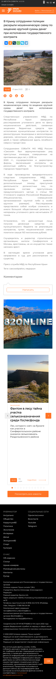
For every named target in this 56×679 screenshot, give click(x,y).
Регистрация (47, 10)
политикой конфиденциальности (15, 674)
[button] (7, 416)
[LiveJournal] (14, 43)
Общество (8, 519)
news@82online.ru (10, 611)
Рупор (6, 576)
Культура (7, 548)
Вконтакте (33, 519)
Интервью (8, 533)
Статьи (6, 561)
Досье (6, 537)
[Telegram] (54, 2)
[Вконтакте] (47, 2)
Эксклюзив (8, 530)
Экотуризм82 (9, 540)
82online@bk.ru (24, 611)
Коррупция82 (10, 522)
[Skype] (22, 43)
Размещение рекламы (14, 569)
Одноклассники (36, 515)
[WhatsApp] (18, 43)
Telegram (32, 526)
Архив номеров (11, 565)
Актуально (8, 515)
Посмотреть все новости (28, 494)
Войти (37, 10)
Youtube (32, 522)
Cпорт (6, 544)
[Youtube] (51, 2)
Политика (8, 526)
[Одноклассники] (44, 2)
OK (48, 661)
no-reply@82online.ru (24, 619)
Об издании (9, 558)
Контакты (7, 572)
